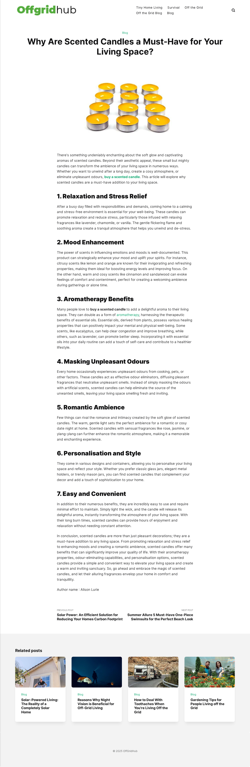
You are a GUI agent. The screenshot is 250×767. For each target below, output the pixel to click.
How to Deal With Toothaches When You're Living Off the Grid (151, 706)
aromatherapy (128, 315)
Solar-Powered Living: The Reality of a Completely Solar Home (39, 706)
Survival (173, 7)
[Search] (233, 10)
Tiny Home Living (149, 7)
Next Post (160, 615)
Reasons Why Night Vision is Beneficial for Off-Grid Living (96, 704)
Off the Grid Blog (149, 13)
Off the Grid (194, 7)
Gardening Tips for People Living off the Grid (207, 704)
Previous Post (90, 615)
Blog (170, 13)
